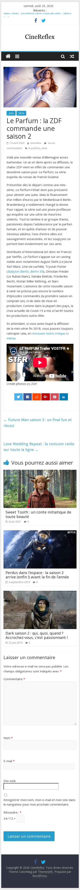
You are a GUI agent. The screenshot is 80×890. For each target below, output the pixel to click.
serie (44, 148)
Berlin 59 (36, 271)
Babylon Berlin (18, 271)
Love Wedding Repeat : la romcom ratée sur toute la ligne (38, 446)
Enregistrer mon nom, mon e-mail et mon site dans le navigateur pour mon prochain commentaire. (39, 802)
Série (21, 113)
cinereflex (35, 143)
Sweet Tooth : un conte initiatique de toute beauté (38, 514)
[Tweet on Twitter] (18, 396)
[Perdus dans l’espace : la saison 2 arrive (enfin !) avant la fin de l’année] (40, 532)
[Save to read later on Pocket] (54, 396)
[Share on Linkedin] (63, 396)
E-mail (9, 761)
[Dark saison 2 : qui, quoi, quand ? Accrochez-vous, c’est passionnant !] (40, 593)
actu (11, 113)
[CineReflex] (8, 56)
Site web (9, 781)
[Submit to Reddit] (36, 396)
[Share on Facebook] (27, 396)
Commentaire (14, 679)
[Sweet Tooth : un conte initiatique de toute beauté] (40, 472)
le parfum (34, 148)
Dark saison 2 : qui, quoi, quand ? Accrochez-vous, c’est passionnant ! (37, 635)
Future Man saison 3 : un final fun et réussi (37, 422)
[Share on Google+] (45, 396)
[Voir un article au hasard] (72, 56)
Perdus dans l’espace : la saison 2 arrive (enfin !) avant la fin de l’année (37, 575)
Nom (8, 738)
